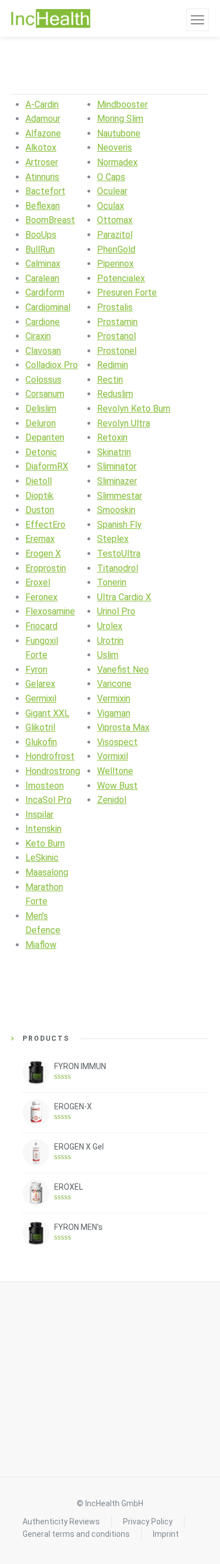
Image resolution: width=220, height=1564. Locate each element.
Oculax (110, 205)
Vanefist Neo (123, 669)
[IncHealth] (50, 18)
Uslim (107, 654)
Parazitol (115, 234)
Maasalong (46, 872)
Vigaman (113, 713)
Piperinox (115, 263)
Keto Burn (45, 843)
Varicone (114, 683)
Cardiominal (48, 307)
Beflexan (42, 205)
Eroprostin (45, 568)
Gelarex (40, 683)
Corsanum (44, 393)
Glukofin (41, 742)
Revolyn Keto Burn (133, 408)
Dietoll (38, 481)
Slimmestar (119, 495)
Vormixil (112, 756)
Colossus (43, 379)
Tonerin (111, 582)
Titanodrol (117, 568)
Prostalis (115, 307)
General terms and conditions (76, 1534)
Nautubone (118, 133)
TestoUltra (118, 553)
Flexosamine (50, 611)
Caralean (42, 278)
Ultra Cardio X (124, 597)
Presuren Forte (127, 292)
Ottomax (115, 220)
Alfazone (43, 133)
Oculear (112, 191)
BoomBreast (50, 220)
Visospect (117, 742)
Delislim (40, 408)
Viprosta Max (123, 727)
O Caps (111, 177)
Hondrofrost (49, 756)
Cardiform (44, 292)
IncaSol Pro (48, 799)
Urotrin (110, 640)
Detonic (41, 452)
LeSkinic (42, 857)
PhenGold (116, 249)
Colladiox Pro (51, 365)
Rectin (110, 379)
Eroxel (37, 582)
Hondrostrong (52, 771)
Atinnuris (42, 177)
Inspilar (39, 814)
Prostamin (117, 322)
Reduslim (115, 393)
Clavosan (43, 350)
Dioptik (39, 495)
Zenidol (111, 799)
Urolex (109, 626)
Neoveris (114, 147)
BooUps (40, 234)
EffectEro (45, 524)
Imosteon (44, 785)
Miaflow (40, 944)
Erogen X (43, 553)
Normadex (117, 162)
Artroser (41, 162)
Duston (39, 510)
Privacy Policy (148, 1521)
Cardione (42, 322)
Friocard (41, 626)
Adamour (42, 118)
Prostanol (116, 336)
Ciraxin (38, 336)
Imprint (166, 1534)
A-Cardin (42, 104)
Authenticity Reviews (61, 1521)
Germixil (40, 698)
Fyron (36, 669)
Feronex (41, 597)
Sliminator (117, 466)
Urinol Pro (116, 611)
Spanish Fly (119, 524)
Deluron (40, 423)
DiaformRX (46, 466)
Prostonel (117, 350)
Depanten (44, 437)
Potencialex (121, 278)
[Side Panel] (197, 19)
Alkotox (40, 147)
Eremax (40, 538)
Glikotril (40, 727)
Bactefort (45, 191)
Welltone (115, 771)
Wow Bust (117, 785)
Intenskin (43, 828)
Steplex (113, 538)
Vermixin (113, 698)
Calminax (42, 263)
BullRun (40, 249)
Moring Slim (120, 118)
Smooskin (116, 510)
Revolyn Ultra (123, 423)
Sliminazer (117, 481)
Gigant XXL (47, 713)
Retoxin (112, 437)
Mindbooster (122, 104)
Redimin (112, 365)
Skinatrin (114, 452)
